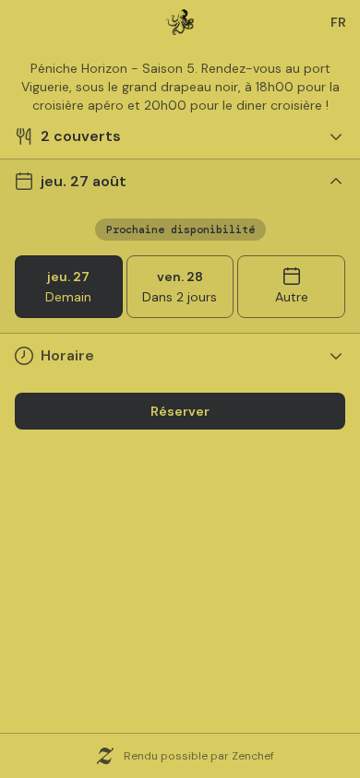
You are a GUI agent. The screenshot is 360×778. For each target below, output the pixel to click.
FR (338, 22)
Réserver (180, 411)
